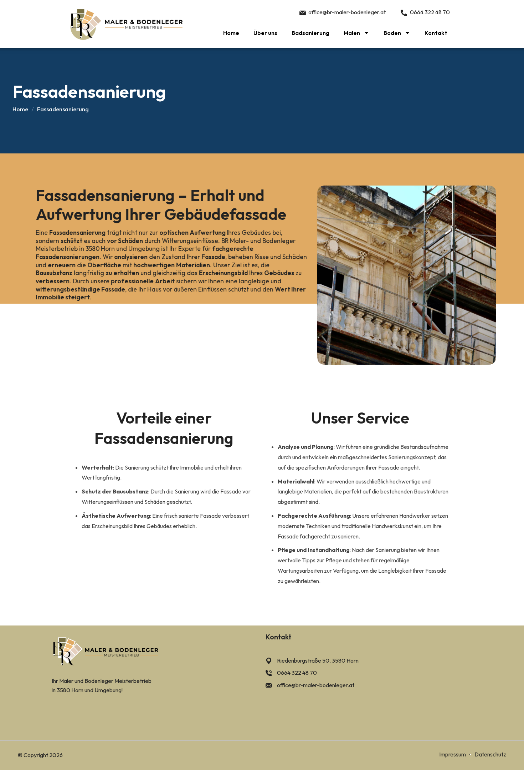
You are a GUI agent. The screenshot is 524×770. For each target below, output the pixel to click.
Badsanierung (310, 32)
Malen (352, 32)
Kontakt (436, 32)
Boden (392, 32)
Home (231, 32)
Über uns (265, 32)
